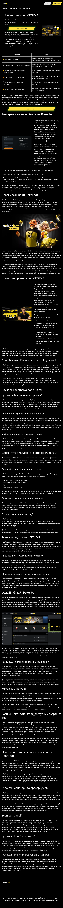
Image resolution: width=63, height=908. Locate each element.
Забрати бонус (31, 109)
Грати (48, 3)
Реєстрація (57, 3)
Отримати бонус (21, 28)
